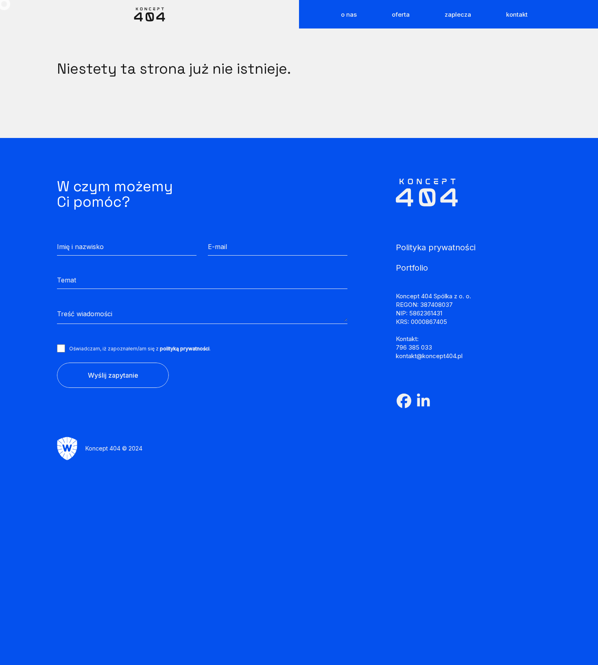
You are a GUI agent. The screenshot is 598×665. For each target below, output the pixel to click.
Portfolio (412, 268)
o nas (349, 14)
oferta (401, 14)
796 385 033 (414, 347)
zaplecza (458, 14)
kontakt (517, 14)
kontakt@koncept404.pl (429, 356)
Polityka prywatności (436, 247)
